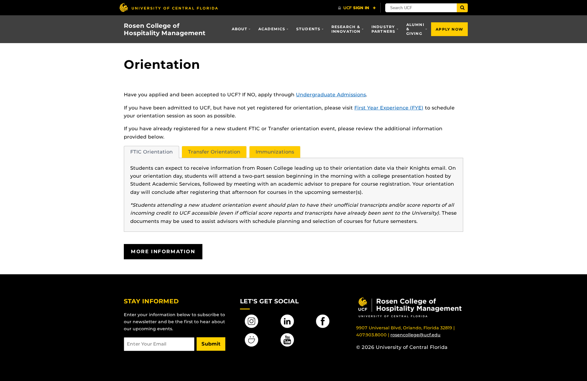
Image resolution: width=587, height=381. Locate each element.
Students (308, 29)
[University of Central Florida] (168, 7)
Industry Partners (383, 28)
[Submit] (462, 7)
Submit (210, 344)
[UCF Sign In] (357, 8)
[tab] (151, 152)
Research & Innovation (346, 28)
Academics (272, 29)
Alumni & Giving (415, 29)
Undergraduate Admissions (331, 95)
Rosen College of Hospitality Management (164, 29)
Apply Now (449, 29)
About (240, 29)
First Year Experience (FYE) (388, 108)
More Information (163, 251)
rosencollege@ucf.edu (415, 335)
